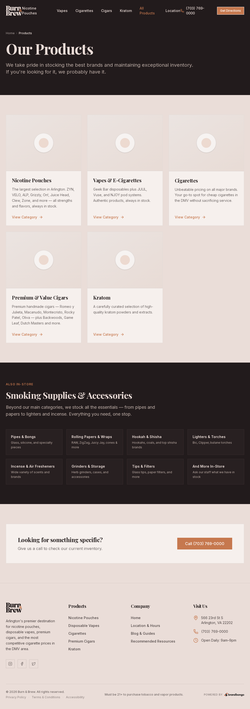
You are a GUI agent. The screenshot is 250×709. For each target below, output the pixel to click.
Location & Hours (145, 625)
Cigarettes (84, 11)
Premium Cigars (81, 641)
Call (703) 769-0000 (204, 543)
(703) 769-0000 (195, 10)
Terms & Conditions (46, 697)
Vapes (62, 11)
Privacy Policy (16, 697)
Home (10, 33)
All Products (147, 10)
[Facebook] (22, 663)
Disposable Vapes (83, 625)
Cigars (106, 11)
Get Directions (230, 10)
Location (173, 11)
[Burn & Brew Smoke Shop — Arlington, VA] (14, 11)
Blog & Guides (143, 633)
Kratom (126, 11)
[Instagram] (10, 663)
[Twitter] (33, 663)
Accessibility (75, 697)
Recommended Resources (153, 641)
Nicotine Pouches (29, 10)
